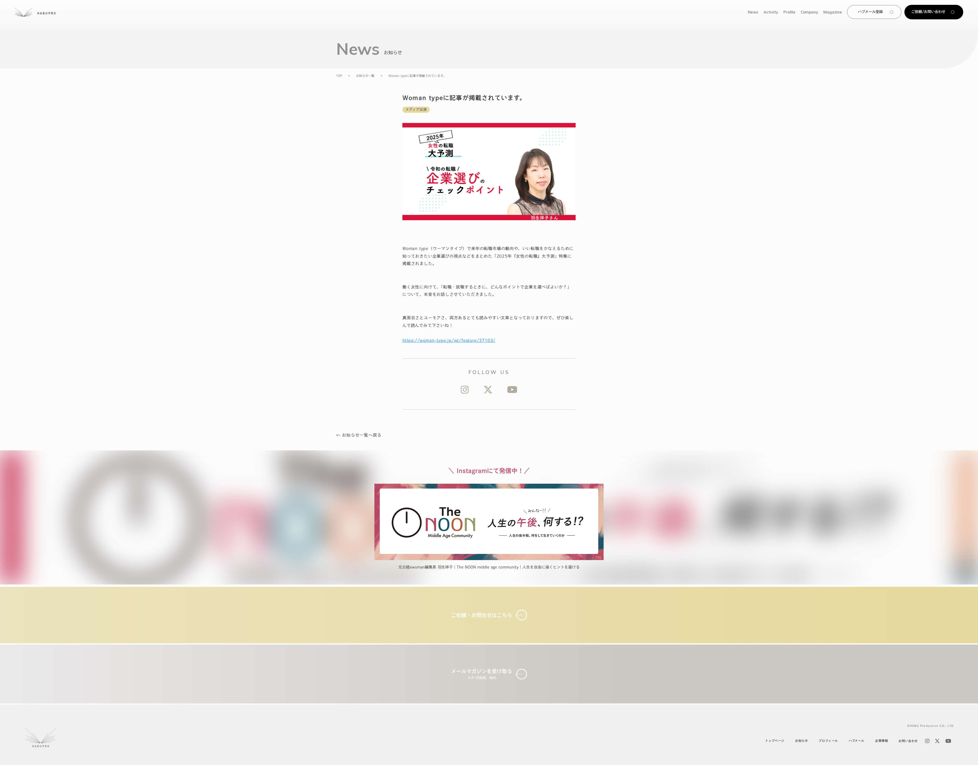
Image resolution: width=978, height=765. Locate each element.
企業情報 (881, 740)
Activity (771, 12)
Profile (789, 12)
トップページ (774, 740)
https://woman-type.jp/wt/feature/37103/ (448, 340)
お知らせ (801, 740)
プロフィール (828, 740)
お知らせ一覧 (365, 75)
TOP (339, 75)
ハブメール (856, 740)
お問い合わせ (908, 740)
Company (809, 12)
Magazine (832, 12)
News (753, 12)
